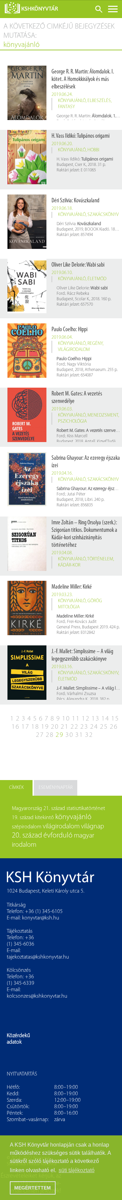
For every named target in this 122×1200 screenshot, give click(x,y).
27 (40, 735)
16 (16, 727)
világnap (92, 826)
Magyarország (27, 808)
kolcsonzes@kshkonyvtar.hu (37, 996)
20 (55, 727)
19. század (23, 818)
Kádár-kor (69, 565)
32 (89, 735)
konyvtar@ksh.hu (40, 918)
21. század (54, 808)
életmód (96, 279)
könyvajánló (72, 100)
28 (50, 735)
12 (86, 718)
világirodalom (74, 349)
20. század (27, 836)
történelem (100, 559)
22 (74, 727)
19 (45, 727)
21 (65, 727)
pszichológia (72, 421)
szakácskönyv (103, 214)
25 (104, 727)
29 (60, 735)
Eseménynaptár (56, 787)
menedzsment (102, 415)
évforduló (58, 836)
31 (79, 735)
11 (76, 718)
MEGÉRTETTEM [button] (32, 1187)
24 (94, 727)
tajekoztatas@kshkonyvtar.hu (38, 957)
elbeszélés (99, 100)
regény (95, 343)
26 (114, 727)
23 (84, 727)
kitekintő (44, 818)
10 (66, 718)
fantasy (66, 106)
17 (25, 727)
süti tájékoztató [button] (77, 1170)
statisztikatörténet (85, 808)
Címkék (16, 787)
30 (69, 735)
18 (35, 727)
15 (115, 718)
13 (96, 718)
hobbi (93, 150)
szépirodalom (26, 827)
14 (105, 718)
